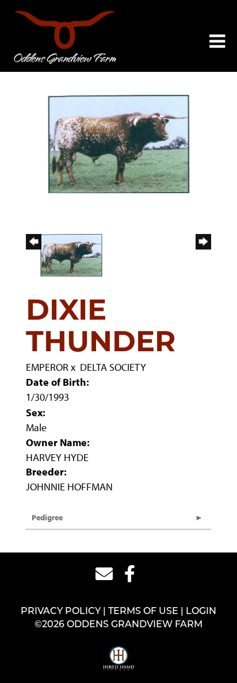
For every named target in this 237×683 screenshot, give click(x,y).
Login (201, 611)
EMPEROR (47, 367)
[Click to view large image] (119, 142)
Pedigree (47, 517)
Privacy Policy (61, 611)
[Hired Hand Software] (119, 659)
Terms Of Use (143, 611)
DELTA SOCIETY (113, 367)
